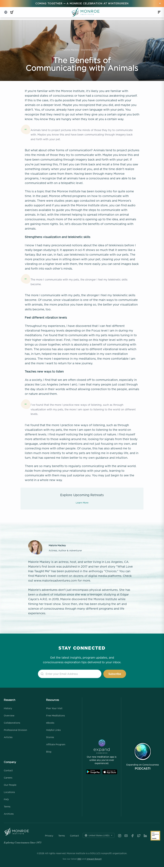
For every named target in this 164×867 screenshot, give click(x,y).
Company (10, 762)
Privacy (49, 836)
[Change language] (5, 12)
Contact (8, 770)
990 (79, 859)
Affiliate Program (55, 744)
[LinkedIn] (145, 835)
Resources (52, 699)
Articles (8, 737)
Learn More (82, 502)
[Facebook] (132, 835)
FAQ (6, 799)
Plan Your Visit (54, 708)
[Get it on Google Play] (93, 771)
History (8, 708)
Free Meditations (55, 715)
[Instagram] (119, 835)
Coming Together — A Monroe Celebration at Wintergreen (82, 3)
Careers (8, 777)
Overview (9, 715)
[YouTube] (126, 835)
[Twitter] (138, 835)
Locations (9, 792)
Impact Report (94, 859)
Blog (48, 751)
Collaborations (12, 723)
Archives (9, 814)
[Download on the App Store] (109, 771)
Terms (7, 806)
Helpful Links (53, 730)
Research (9, 699)
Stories (50, 737)
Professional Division (15, 730)
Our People (10, 785)
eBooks (50, 723)
